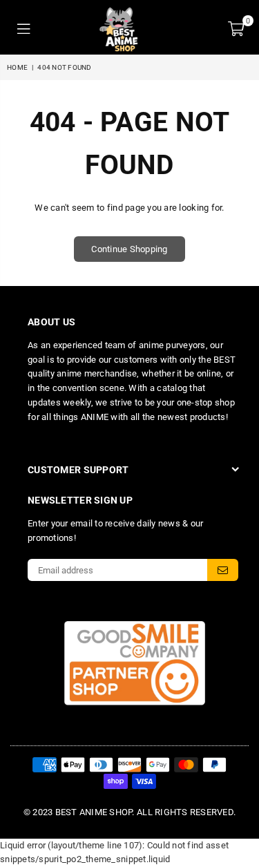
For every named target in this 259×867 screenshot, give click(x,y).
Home (17, 67)
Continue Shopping (129, 249)
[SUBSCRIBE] (222, 570)
